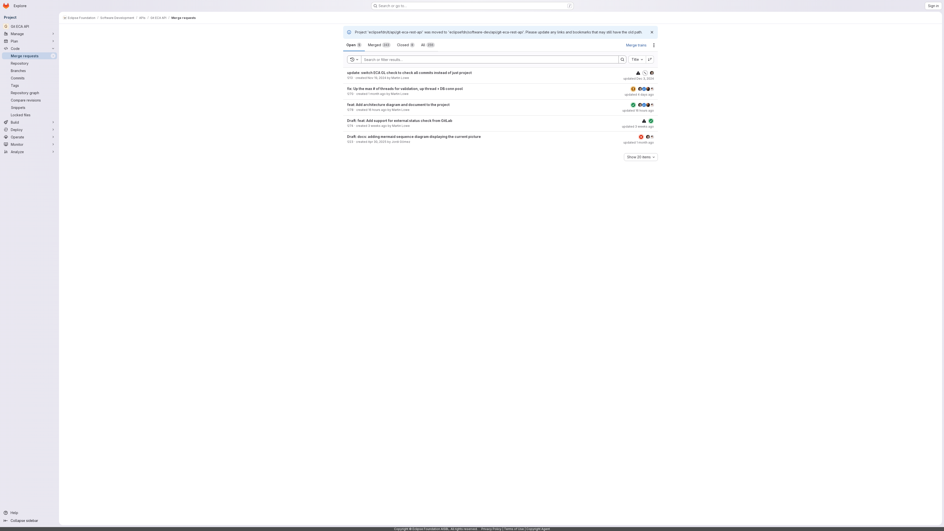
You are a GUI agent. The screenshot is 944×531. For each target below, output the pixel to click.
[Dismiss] (652, 32)
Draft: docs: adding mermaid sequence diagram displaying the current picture (414, 136)
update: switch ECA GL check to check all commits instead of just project (409, 73)
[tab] (354, 45)
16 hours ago (377, 110)
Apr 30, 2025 (377, 142)
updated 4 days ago (639, 94)
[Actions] (654, 45)
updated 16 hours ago (638, 110)
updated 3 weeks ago (638, 126)
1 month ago (377, 94)
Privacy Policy (491, 529)
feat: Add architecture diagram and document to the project (398, 105)
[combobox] (637, 59)
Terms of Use (514, 529)
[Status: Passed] (633, 105)
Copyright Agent (538, 529)
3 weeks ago (377, 126)
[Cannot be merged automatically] (638, 73)
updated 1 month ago (638, 142)
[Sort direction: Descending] (650, 59)
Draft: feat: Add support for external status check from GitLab (399, 120)
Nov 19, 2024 (377, 78)
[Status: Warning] (633, 89)
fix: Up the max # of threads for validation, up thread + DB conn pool (405, 89)
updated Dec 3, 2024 (638, 78)
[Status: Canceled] (645, 73)
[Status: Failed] (641, 137)
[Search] (622, 59)
